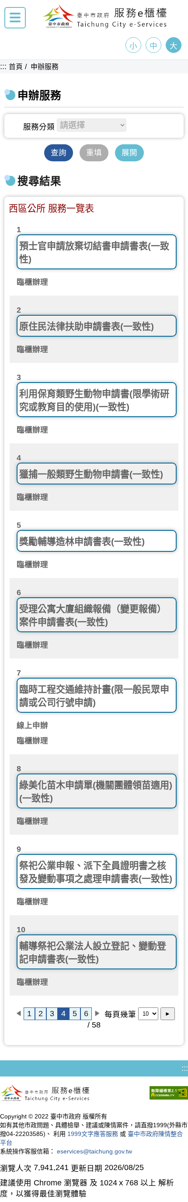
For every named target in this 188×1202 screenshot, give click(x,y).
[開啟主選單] (15, 17)
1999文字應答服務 (92, 1133)
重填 (94, 152)
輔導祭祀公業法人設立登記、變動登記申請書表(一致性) (92, 952)
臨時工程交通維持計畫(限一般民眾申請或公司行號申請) (94, 695)
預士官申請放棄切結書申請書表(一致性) (94, 252)
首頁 (16, 66)
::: (3, 66)
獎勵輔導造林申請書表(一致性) (82, 542)
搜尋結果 (39, 181)
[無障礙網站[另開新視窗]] (169, 1094)
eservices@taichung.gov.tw (94, 1151)
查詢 (58, 152)
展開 (129, 152)
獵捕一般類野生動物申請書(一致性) (91, 474)
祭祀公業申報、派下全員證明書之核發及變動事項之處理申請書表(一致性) (95, 872)
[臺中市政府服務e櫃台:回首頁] (104, 25)
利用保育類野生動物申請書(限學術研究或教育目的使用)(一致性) (94, 400)
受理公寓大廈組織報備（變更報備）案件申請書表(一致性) (92, 615)
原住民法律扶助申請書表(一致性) (86, 326)
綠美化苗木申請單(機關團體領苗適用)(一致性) (95, 791)
